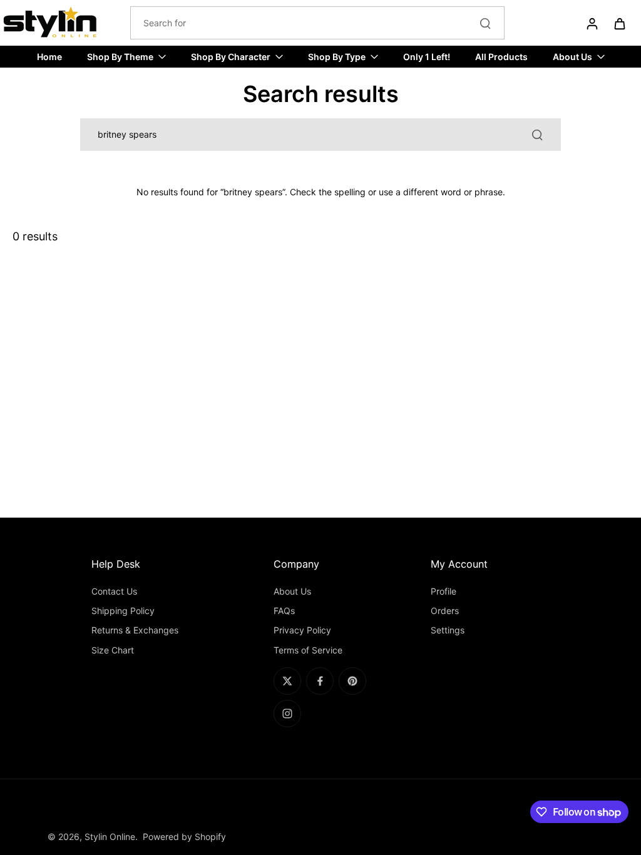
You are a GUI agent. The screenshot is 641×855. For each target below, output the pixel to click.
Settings (447, 630)
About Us (292, 591)
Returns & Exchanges (134, 630)
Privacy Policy (302, 630)
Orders (445, 610)
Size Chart (112, 650)
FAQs (284, 610)
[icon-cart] (619, 23)
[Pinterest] (352, 681)
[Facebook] (320, 681)
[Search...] (485, 23)
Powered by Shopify (184, 836)
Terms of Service (308, 650)
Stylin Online (110, 836)
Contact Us (114, 591)
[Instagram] (287, 713)
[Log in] (591, 23)
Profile (443, 591)
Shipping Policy (123, 610)
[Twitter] (287, 681)
